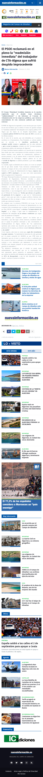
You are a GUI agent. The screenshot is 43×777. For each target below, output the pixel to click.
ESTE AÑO (31, 351)
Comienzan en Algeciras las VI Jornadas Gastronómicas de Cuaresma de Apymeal (31, 719)
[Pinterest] (23, 331)
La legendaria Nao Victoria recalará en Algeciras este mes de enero (30, 668)
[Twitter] (8, 73)
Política (21, 326)
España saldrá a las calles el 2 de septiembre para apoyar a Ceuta (31, 361)
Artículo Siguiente (34, 337)
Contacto (8, 771)
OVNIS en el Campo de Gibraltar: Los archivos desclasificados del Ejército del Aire (30, 573)
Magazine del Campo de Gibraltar (16, 24)
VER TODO (38, 263)
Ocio (17, 35)
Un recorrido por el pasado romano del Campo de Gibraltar (29, 525)
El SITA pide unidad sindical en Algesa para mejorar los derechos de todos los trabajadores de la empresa (31, 291)
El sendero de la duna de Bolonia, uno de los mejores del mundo (31, 587)
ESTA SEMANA (11, 351)
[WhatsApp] (11, 73)
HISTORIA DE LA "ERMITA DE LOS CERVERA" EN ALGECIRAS (31, 391)
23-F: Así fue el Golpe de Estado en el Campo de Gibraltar (31, 603)
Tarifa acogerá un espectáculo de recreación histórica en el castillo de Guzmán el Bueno (31, 703)
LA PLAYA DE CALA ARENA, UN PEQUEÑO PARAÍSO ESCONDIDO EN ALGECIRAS (31, 376)
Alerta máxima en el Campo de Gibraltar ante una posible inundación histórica (31, 307)
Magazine (24, 35)
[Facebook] (5, 73)
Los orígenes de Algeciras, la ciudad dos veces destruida (31, 438)
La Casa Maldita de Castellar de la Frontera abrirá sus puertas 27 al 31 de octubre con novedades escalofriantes (31, 685)
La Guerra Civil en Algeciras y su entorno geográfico (30, 541)
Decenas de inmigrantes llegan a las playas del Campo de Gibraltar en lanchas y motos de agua (31, 274)
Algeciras (9, 45)
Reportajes (32, 35)
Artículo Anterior (8, 337)
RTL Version (21, 774)
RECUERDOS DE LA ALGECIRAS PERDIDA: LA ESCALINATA (30, 422)
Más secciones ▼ (8, 35)
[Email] (28, 331)
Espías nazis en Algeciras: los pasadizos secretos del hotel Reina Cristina (31, 408)
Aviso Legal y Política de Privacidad (26, 771)
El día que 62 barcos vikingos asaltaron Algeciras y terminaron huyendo (30, 454)
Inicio (3, 45)
